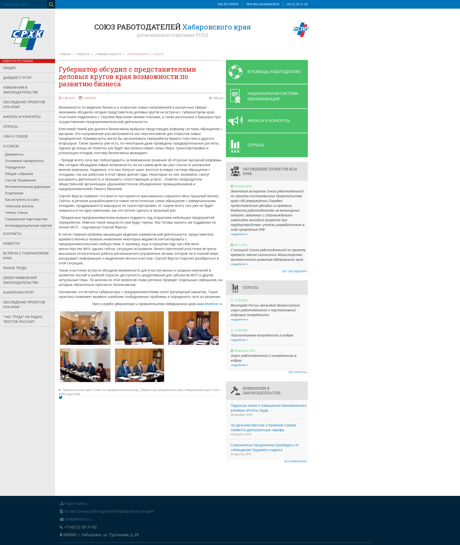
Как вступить (228, 4)
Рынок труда (15, 268)
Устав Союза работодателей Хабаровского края (109, 511)
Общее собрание (19, 173)
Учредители (15, 167)
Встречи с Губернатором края (26, 255)
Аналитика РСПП (18, 292)
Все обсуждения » (295, 271)
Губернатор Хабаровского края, (162, 390)
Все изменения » (296, 461)
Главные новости (108, 54)
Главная (65, 54)
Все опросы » (298, 372)
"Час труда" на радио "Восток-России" (22, 319)
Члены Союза (16, 212)
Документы (14, 154)
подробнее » (239, 234)
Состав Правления (20, 180)
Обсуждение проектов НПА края (24, 104)
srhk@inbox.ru (78, 519)
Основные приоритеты (24, 160)
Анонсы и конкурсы (22, 116)
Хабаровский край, (198, 390)
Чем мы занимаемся (262, 4)
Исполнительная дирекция (27, 186)
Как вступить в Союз (22, 199)
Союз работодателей (172, 26)
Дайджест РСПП (17, 77)
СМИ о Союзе (15, 136)
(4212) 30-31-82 (297, 4)
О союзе (11, 146)
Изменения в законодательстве (20, 89)
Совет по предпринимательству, (116, 390)
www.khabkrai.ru (209, 303)
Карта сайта (76, 503)
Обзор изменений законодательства (20, 280)
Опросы (10, 126)
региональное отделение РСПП (172, 35)
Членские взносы (19, 206)
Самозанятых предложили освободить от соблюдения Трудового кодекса (265, 447)
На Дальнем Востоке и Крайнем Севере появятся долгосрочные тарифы (263, 427)
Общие (9, 67)
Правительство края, (78, 390)
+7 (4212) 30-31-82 (80, 527)
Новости (11, 243)
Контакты (12, 233)
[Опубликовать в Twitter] (61, 397)
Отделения (14, 193)
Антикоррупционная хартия (28, 225)
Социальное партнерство (26, 219)
